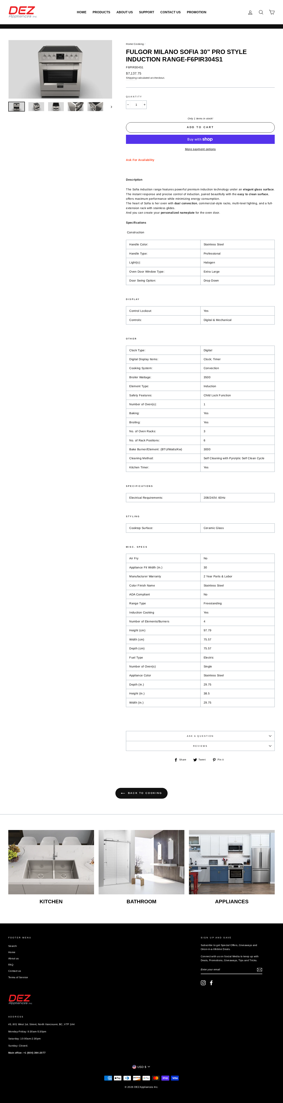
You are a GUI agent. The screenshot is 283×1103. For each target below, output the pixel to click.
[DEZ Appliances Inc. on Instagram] (203, 982)
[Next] (109, 106)
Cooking (139, 44)
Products (101, 12)
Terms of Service (18, 977)
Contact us (170, 12)
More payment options (200, 149)
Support (146, 12)
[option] (60, 69)
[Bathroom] (141, 862)
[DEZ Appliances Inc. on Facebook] (211, 982)
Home (81, 12)
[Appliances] (232, 862)
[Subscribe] (259, 969)
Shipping (131, 77)
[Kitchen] (51, 862)
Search (12, 946)
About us (124, 12)
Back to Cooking (144, 793)
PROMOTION (196, 12)
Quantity (134, 96)
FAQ (10, 964)
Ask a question (200, 736)
